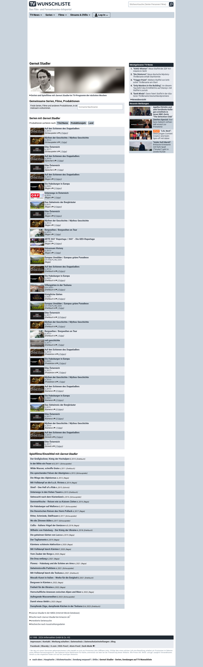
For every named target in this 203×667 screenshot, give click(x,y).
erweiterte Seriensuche (41, 620)
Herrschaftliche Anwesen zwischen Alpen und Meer (55, 592)
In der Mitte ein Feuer (40, 463)
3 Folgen (57, 207)
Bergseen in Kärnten (40, 582)
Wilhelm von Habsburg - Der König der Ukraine (53, 530)
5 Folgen (57, 179)
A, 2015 (62, 487)
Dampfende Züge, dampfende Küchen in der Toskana (56, 606)
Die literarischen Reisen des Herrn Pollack (51, 511)
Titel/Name (62, 123)
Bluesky (45, 646)
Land (91, 123)
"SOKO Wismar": (152, 69)
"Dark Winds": (152, 94)
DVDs (95, 659)
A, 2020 (66, 545)
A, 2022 (57, 583)
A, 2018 (84, 530)
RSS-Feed (63, 646)
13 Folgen (61, 317)
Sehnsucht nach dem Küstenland (46, 497)
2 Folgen (57, 188)
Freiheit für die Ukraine (41, 587)
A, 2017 (79, 511)
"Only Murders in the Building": (152, 88)
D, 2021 (85, 578)
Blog (113, 641)
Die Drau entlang (38, 558)
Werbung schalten (60, 641)
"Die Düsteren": (151, 75)
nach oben (37, 659)
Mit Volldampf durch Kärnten (44, 549)
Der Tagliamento (38, 539)
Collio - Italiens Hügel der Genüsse (47, 525)
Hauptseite (49, 659)
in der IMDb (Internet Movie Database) (55, 613)
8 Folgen (57, 216)
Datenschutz (77, 641)
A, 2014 (71, 483)
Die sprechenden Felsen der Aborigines (49, 473)
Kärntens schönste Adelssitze (45, 544)
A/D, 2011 (61, 464)
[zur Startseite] (49, 3)
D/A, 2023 (91, 606)
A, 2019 (68, 535)
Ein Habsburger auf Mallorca (44, 506)
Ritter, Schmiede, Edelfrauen (44, 516)
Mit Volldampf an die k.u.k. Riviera (47, 482)
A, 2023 (55, 602)
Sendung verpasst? (82, 659)
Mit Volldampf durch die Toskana (46, 573)
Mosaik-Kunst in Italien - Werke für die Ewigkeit (54, 577)
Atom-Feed (75, 646)
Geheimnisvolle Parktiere (42, 568)
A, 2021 (53, 559)
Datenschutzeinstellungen (96, 641)
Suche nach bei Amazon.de (50, 617)
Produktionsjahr (78, 123)
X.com (53, 646)
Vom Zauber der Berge (41, 554)
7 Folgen (61, 372)
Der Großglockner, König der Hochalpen (49, 458)
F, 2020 (65, 549)
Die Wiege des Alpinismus (43, 478)
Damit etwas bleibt (39, 601)
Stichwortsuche (63, 659)
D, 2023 (66, 597)
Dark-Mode (87, 646)
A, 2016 (72, 497)
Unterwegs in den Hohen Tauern (46, 492)
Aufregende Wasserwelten (43, 596)
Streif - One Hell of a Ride (43, 487)
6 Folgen (63, 133)
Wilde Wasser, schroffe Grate (44, 468)
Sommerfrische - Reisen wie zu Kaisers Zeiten (53, 501)
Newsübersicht (139, 99)
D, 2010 (77, 459)
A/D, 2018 (72, 526)
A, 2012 (78, 473)
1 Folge (63, 142)
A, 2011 (67, 468)
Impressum (35, 641)
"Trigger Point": (151, 81)
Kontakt (46, 641)
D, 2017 (68, 506)
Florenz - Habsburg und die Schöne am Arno (52, 563)
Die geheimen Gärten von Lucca (46, 535)
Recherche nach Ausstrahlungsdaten (48, 624)
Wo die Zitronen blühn (41, 520)
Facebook (35, 646)
